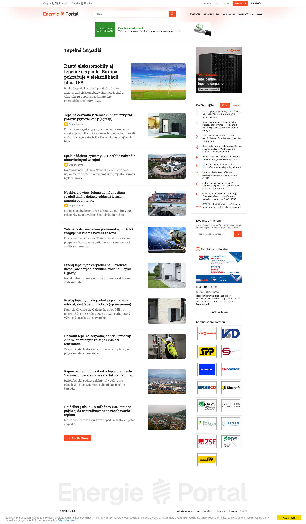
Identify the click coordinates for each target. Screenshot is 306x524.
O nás (217, 3)
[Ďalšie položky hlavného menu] (260, 13)
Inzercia (207, 3)
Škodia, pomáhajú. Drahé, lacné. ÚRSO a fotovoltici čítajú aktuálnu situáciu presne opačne (221, 114)
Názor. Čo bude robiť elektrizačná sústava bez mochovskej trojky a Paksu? (221, 166)
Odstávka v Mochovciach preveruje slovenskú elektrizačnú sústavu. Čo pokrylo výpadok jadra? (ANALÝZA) (219, 196)
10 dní (225, 105)
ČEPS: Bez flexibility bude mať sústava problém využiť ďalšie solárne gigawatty (222, 205)
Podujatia (195, 13)
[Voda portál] (82, 3)
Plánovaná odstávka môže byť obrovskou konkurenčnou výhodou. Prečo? (219, 175)
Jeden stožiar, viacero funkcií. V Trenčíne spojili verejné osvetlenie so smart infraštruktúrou (220, 186)
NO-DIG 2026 (206, 286)
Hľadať (172, 14)
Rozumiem (289, 517)
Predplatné (240, 3)
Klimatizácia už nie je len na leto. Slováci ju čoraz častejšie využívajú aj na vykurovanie (222, 138)
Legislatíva (229, 13)
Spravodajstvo (211, 13)
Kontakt (226, 3)
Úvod (60, 13)
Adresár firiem (245, 13)
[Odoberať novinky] (238, 234)
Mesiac (236, 105)
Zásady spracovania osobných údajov (195, 511)
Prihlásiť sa (257, 3)
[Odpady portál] (55, 3)
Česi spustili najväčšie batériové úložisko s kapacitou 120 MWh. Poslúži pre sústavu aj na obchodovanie (222, 149)
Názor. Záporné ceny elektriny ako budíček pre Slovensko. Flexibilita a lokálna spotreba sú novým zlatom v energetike (220, 126)
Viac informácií (67, 520)
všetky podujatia (219, 312)
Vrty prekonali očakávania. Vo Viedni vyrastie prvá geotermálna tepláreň (220, 158)
